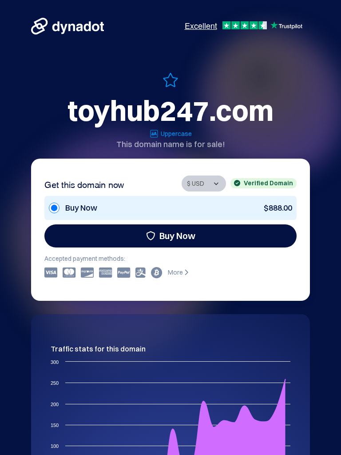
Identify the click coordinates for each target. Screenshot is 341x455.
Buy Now (177, 235)
